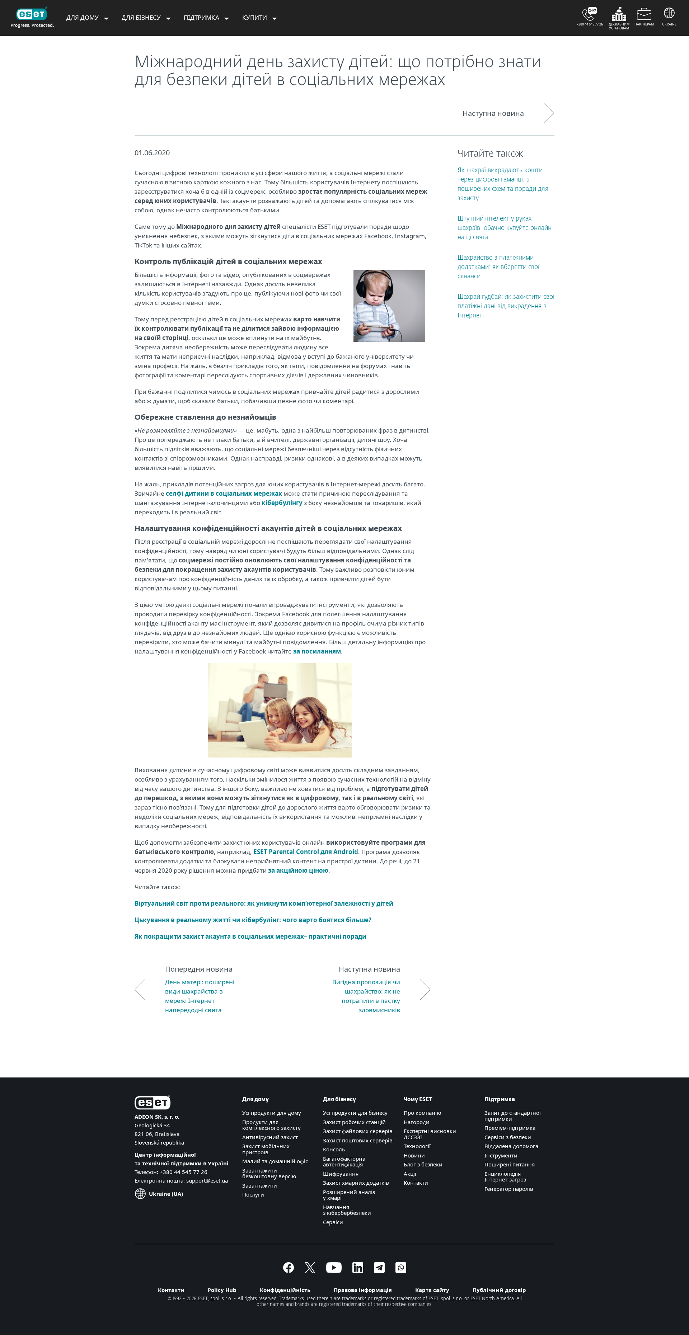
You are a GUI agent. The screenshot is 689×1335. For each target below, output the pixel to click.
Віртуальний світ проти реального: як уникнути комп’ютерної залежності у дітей (264, 903)
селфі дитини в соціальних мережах (224, 493)
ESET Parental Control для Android (305, 852)
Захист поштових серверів (358, 1140)
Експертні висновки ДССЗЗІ (430, 1134)
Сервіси (333, 1222)
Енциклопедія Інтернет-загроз (505, 1176)
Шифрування (340, 1173)
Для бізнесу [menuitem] (142, 17)
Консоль (334, 1149)
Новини (414, 1155)
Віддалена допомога (511, 1146)
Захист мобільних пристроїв (266, 1149)
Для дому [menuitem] (83, 17)
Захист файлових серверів (358, 1130)
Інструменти (500, 1155)
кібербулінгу (282, 503)
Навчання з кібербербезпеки (347, 1210)
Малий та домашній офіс (275, 1161)
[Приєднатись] (401, 1270)
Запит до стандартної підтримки (512, 1115)
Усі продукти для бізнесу (355, 1112)
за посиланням (317, 651)
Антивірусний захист (270, 1137)
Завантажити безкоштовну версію (269, 1173)
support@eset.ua (207, 1180)
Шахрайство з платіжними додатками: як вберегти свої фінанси (498, 267)
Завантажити (259, 1185)
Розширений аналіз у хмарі (349, 1195)
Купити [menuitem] (255, 17)
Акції (410, 1173)
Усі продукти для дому (271, 1112)
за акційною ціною (298, 870)
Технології (417, 1146)
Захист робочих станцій (354, 1122)
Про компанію (422, 1112)
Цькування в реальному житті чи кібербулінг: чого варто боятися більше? (253, 920)
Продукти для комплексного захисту (271, 1125)
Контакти (416, 1182)
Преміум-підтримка (509, 1127)
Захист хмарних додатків (356, 1182)
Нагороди (417, 1122)
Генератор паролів (508, 1188)
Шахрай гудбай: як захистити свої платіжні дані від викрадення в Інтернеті (506, 306)
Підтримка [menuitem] (202, 17)
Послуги (253, 1194)
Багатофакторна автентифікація (344, 1161)
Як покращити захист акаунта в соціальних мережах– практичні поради (250, 936)
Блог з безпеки (423, 1164)
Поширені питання (509, 1164)
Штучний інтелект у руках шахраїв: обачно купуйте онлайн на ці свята (505, 228)
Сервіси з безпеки (507, 1137)
